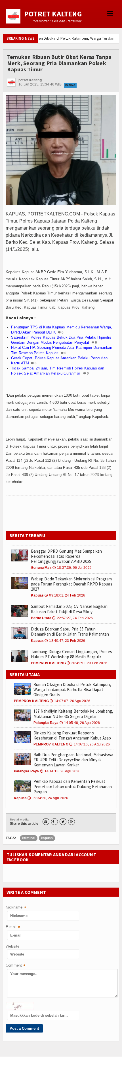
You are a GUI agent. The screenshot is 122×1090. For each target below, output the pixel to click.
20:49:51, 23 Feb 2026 (87, 663)
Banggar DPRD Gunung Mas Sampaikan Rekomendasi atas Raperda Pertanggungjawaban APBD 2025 (66, 556)
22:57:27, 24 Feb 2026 (72, 618)
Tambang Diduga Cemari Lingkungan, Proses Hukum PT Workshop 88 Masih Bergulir (71, 654)
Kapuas (70, 85)
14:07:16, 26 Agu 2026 (89, 744)
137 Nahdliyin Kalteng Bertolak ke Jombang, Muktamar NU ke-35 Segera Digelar (73, 713)
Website (12, 946)
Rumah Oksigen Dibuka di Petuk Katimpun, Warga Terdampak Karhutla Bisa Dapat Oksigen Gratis (72, 689)
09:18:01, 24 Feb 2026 (65, 595)
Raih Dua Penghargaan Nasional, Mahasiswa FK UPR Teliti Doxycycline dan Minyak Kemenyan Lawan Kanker (73, 760)
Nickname (16, 908)
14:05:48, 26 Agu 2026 (80, 723)
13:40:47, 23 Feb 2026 (65, 641)
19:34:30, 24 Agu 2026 (48, 798)
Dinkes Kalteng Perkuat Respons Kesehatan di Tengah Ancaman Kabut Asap (72, 735)
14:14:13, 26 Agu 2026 (60, 771)
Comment (16, 966)
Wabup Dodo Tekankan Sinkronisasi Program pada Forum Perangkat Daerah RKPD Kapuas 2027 (71, 584)
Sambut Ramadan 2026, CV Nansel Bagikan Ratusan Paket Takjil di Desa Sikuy (69, 609)
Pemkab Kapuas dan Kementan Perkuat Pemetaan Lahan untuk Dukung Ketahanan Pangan (72, 786)
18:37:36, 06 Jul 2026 (72, 568)
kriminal (28, 838)
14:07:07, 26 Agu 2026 (70, 701)
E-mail (13, 927)
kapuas (47, 838)
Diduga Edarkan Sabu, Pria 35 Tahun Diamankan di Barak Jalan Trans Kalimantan (70, 631)
